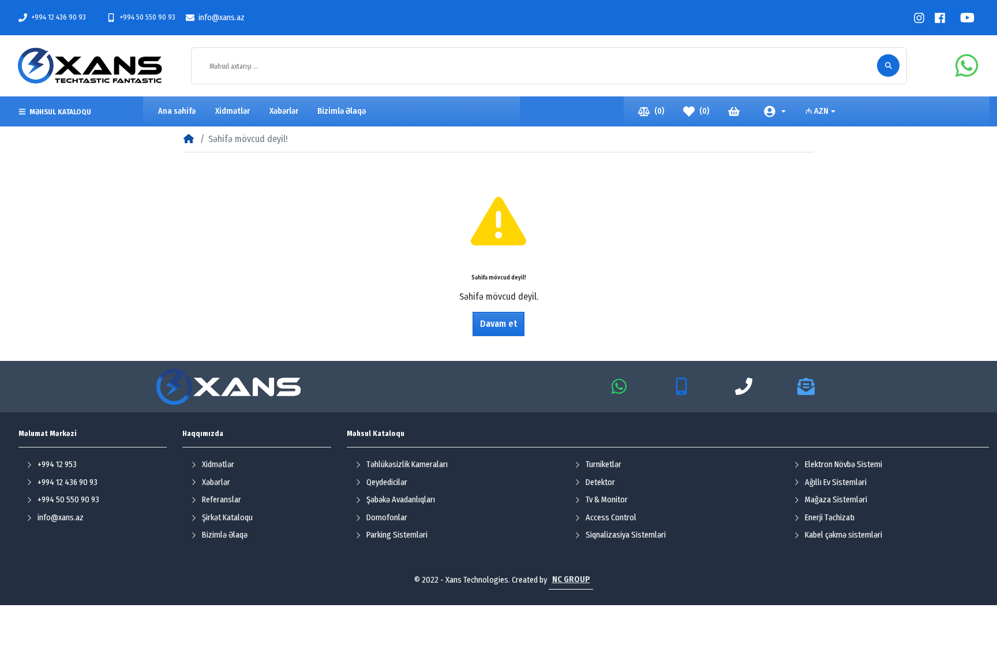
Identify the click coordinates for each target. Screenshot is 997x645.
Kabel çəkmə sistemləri (843, 535)
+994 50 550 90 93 (147, 17)
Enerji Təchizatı (829, 518)
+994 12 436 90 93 (58, 17)
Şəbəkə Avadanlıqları (400, 500)
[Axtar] (888, 65)
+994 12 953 (57, 464)
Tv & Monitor (607, 500)
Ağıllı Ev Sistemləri (836, 482)
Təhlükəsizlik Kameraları (407, 464)
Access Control (611, 518)
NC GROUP (571, 579)
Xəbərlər (216, 482)
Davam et (498, 323)
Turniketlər (603, 464)
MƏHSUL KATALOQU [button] (60, 111)
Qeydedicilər (386, 482)
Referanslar (221, 500)
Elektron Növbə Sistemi (843, 464)
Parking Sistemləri (397, 535)
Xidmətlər (218, 464)
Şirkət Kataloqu (227, 518)
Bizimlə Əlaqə (225, 535)
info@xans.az (221, 18)
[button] (775, 111)
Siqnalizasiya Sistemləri (626, 535)
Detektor (600, 482)
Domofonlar (386, 518)
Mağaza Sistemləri (836, 500)
